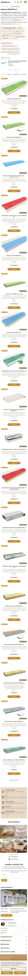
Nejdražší (9, 74)
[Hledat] (15, 2)
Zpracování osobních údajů (7, 956)
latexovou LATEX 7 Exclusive (8, 31)
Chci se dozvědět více (13, 54)
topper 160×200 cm (9, 36)
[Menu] (25, 2)
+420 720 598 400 (13, 38)
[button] (26, 57)
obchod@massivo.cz (12, 926)
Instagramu (14, 856)
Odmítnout (7, 973)
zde (19, 965)
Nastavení (13, 968)
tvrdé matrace (8, 20)
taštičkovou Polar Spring (17, 29)
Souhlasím (20, 973)
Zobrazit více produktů (13, 70)
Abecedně (23, 74)
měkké (20, 19)
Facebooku (14, 859)
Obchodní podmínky (5, 958)
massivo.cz (5, 928)
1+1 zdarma (18, 24)
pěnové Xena (5, 29)
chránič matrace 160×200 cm (17, 35)
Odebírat (4, 880)
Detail (14, 112)
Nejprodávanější (16, 74)
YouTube (5, 932)
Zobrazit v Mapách (6, 915)
